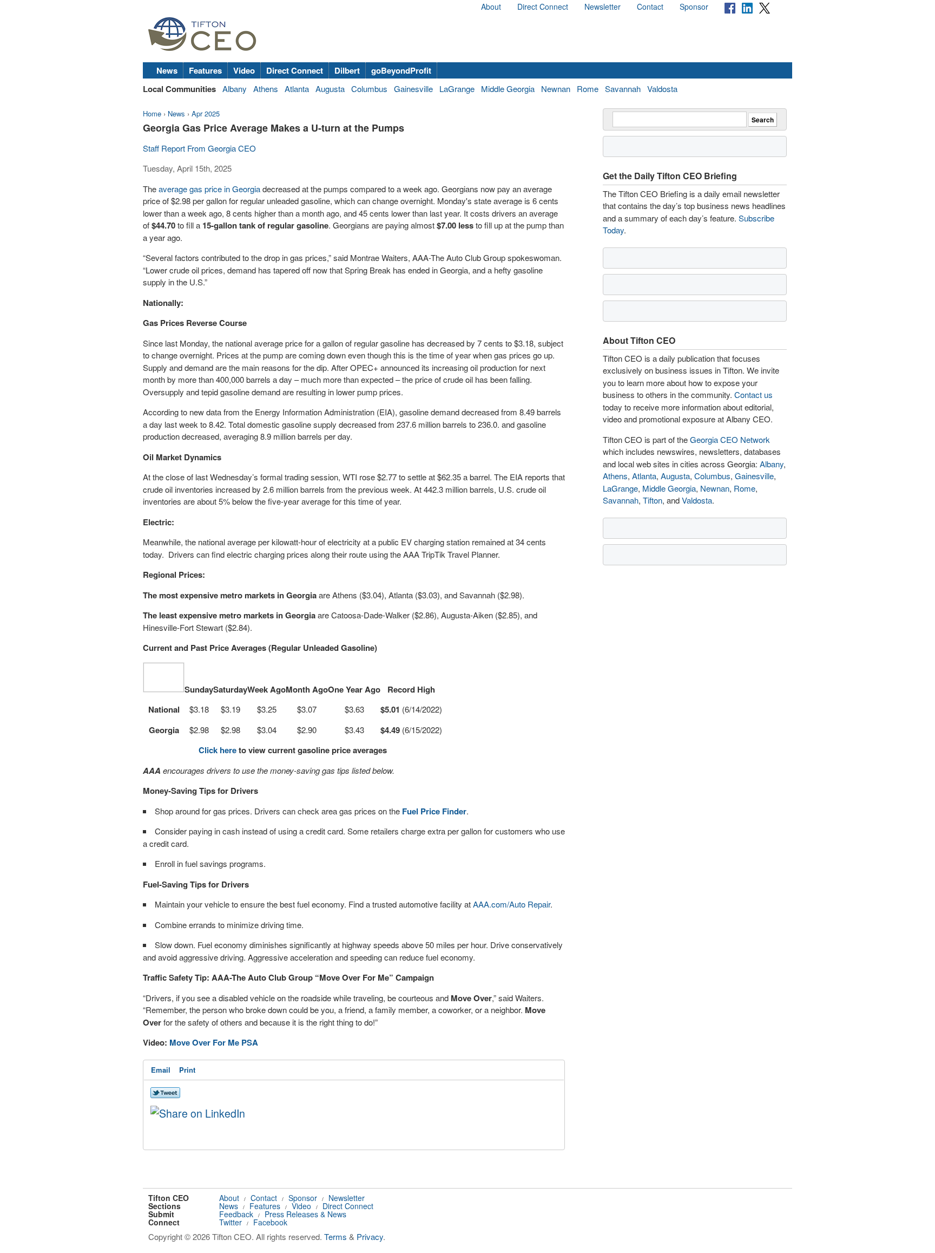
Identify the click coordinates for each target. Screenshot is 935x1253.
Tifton (652, 500)
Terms (335, 1236)
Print (187, 1070)
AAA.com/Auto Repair (511, 904)
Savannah (623, 88)
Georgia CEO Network (730, 439)
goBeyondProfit (401, 70)
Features (205, 70)
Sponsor (694, 6)
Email (160, 1070)
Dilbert (347, 70)
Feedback (236, 1214)
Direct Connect (542, 6)
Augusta (330, 88)
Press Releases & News (305, 1214)
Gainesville (413, 88)
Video (244, 70)
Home (152, 113)
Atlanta (297, 88)
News (166, 70)
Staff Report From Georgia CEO (199, 148)
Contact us (753, 394)
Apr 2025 (206, 113)
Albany (234, 88)
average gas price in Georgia (209, 188)
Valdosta (662, 88)
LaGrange (457, 88)
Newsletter (602, 6)
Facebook (270, 1222)
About (491, 6)
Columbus (369, 88)
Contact (650, 6)
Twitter (230, 1222)
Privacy (370, 1236)
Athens (265, 88)
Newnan (555, 88)
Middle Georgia (508, 88)
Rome (587, 88)
